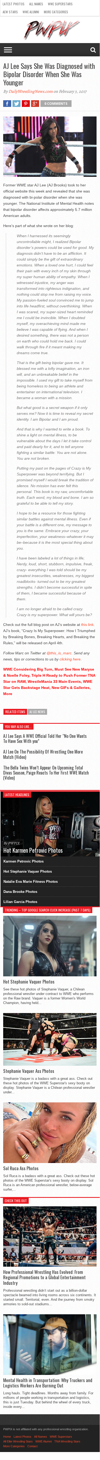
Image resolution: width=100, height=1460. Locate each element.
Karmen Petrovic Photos (23, 861)
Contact (32, 1446)
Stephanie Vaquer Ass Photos (28, 1071)
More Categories (56, 12)
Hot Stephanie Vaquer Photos (27, 871)
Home (7, 1436)
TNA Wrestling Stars (67, 1441)
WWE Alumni (31, 12)
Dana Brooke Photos (20, 892)
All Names (36, 4)
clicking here (70, 659)
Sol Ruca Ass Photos (21, 1168)
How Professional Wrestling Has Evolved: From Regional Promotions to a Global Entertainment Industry (44, 1277)
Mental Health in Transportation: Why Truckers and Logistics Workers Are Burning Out (47, 1383)
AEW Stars (10, 12)
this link (87, 624)
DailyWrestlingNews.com (31, 91)
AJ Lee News (37, 711)
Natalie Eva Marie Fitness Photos (30, 882)
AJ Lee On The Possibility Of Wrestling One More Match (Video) (43, 754)
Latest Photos (13, 4)
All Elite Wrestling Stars (18, 1441)
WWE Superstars (60, 4)
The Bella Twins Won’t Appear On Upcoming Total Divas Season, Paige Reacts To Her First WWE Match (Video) (46, 772)
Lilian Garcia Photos (20, 902)
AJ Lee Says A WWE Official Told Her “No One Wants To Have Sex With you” (45, 738)
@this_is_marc (59, 653)
